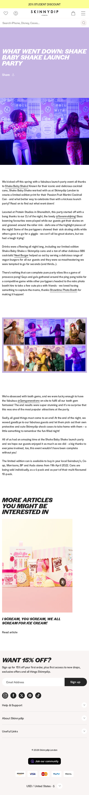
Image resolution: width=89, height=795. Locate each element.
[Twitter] (22, 695)
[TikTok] (38, 695)
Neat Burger (21, 255)
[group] (44, 4)
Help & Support (12, 705)
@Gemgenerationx (29, 400)
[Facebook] (13, 695)
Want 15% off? (26, 660)
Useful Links (10, 731)
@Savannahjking (66, 216)
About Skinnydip (13, 718)
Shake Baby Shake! (16, 186)
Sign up (75, 682)
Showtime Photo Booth (63, 290)
